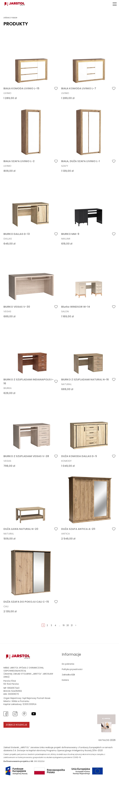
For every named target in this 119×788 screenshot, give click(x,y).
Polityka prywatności (72, 669)
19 (64, 625)
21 (72, 625)
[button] (115, 4)
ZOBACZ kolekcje (16, 724)
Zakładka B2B (68, 674)
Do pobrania (68, 663)
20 (67, 625)
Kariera (65, 680)
